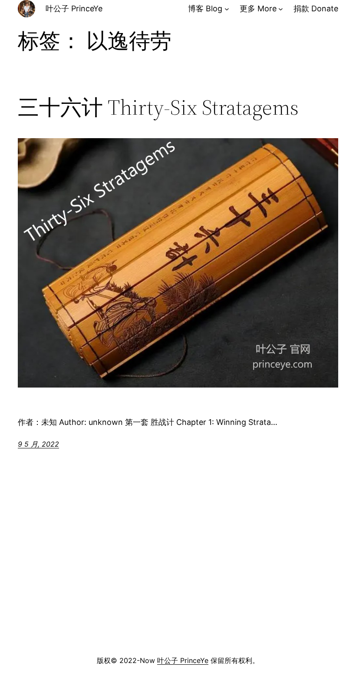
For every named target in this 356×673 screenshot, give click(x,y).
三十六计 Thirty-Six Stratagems (158, 107)
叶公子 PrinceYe (74, 8)
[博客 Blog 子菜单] (226, 9)
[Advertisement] (178, 584)
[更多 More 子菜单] (280, 9)
